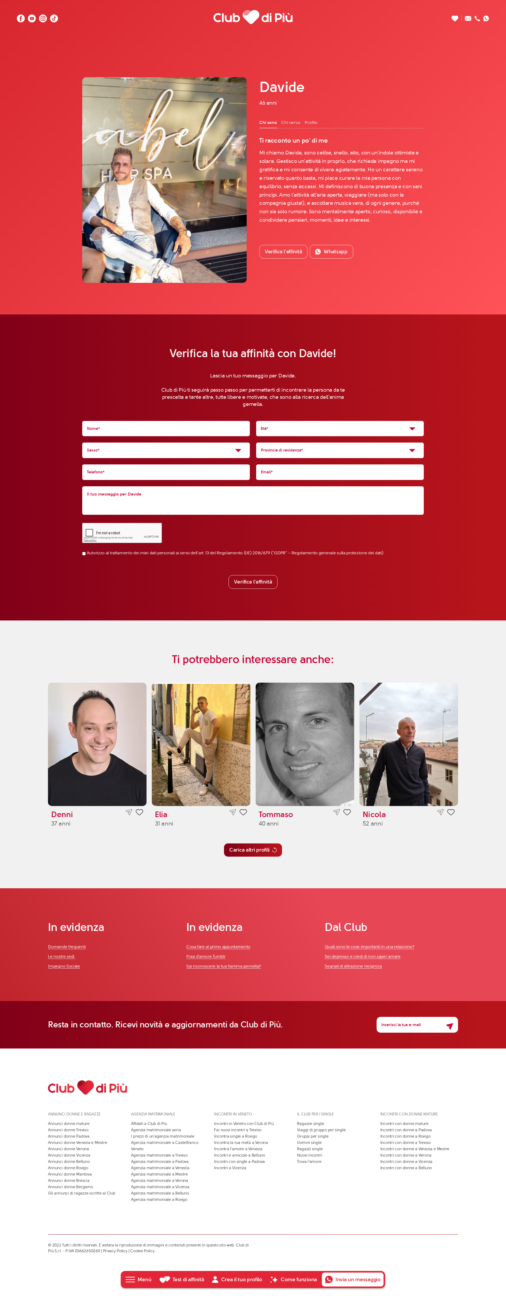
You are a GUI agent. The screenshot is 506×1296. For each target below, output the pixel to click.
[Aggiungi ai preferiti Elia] (243, 813)
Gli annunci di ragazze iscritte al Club (81, 1193)
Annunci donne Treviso (68, 1130)
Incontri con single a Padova (239, 1161)
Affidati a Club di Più (149, 1123)
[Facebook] (21, 17)
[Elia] (201, 744)
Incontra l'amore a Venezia (238, 1149)
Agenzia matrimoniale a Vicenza (160, 1187)
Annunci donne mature (69, 1123)
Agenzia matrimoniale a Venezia (160, 1168)
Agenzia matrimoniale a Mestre (159, 1174)
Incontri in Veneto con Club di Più (244, 1123)
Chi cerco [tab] (290, 122)
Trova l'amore (309, 1161)
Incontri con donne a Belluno (406, 1168)
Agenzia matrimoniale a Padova (159, 1161)
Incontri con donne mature (404, 1123)
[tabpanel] (341, 180)
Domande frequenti (67, 946)
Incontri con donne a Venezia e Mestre (415, 1149)
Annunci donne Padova (69, 1136)
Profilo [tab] (311, 122)
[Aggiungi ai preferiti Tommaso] (347, 813)
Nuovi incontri (309, 1155)
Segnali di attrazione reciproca (353, 966)
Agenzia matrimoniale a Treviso (159, 1155)
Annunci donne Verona (68, 1149)
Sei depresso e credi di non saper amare (362, 956)
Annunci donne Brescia (68, 1180)
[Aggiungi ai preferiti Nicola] (451, 813)
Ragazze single (310, 1123)
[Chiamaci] (477, 17)
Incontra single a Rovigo (235, 1136)
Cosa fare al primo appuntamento (218, 946)
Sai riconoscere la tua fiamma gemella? (223, 966)
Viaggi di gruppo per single (321, 1130)
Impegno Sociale (64, 966)
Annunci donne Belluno (69, 1161)
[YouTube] (32, 17)
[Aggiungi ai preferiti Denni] (139, 813)
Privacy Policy (115, 1251)
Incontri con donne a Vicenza (406, 1161)
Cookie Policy (142, 1251)
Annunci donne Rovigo (68, 1168)
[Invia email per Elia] (233, 812)
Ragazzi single (310, 1149)
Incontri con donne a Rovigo (405, 1136)
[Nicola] (408, 744)
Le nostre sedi (61, 956)
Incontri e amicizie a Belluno (239, 1155)
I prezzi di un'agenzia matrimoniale (162, 1136)
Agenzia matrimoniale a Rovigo (159, 1199)
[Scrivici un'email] (468, 17)
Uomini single (309, 1142)
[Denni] (97, 744)
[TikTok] (54, 17)
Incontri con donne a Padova (406, 1130)
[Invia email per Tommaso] (336, 812)
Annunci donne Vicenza (69, 1155)
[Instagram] (43, 17)
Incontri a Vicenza (230, 1168)
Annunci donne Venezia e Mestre (77, 1142)
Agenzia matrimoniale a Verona (159, 1180)
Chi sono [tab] (268, 122)
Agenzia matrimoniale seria (156, 1130)
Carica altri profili (249, 850)
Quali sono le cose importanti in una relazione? (369, 946)
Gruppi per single (312, 1136)
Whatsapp (336, 252)
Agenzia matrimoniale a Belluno (160, 1193)
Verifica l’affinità (283, 252)
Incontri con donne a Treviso (405, 1142)
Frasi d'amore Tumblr (205, 956)
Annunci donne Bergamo (70, 1187)
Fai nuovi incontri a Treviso (237, 1130)
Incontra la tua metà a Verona (241, 1142)
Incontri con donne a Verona (405, 1155)
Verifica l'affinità (253, 582)
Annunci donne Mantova (70, 1174)
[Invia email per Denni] (129, 812)
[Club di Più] (253, 17)
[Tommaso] (305, 744)
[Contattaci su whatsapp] (486, 17)
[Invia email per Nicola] (440, 812)
